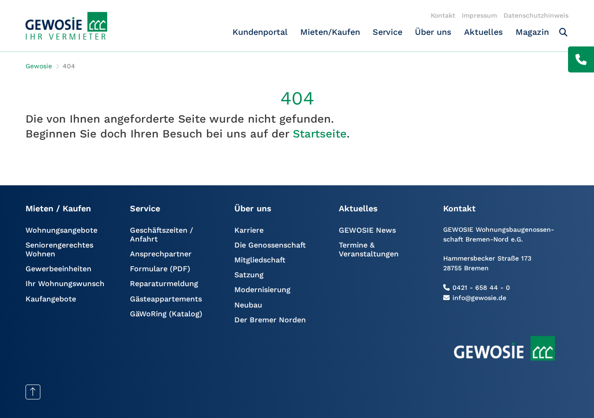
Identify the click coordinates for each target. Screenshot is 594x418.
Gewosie (39, 66)
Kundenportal (260, 32)
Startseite (320, 133)
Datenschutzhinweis (536, 15)
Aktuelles (483, 32)
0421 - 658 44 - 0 (481, 287)
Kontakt (443, 15)
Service (387, 32)
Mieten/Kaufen (330, 32)
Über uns (433, 32)
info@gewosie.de (479, 297)
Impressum (479, 15)
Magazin (532, 32)
